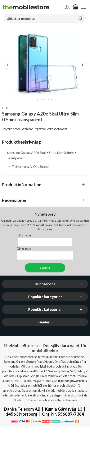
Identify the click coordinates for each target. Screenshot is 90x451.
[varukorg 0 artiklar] (75, 7)
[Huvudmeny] (83, 7)
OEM (5, 108)
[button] (7, 65)
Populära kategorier (45, 296)
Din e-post (24, 248)
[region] (45, 142)
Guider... (45, 322)
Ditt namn (24, 235)
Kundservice (45, 284)
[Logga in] (67, 7)
